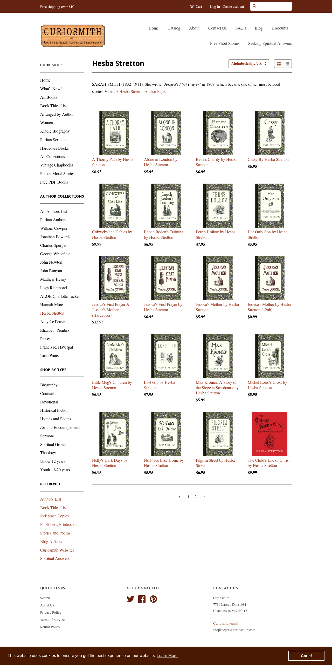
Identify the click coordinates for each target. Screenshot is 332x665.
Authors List (50, 499)
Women (46, 122)
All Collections (52, 156)
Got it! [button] (306, 656)
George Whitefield (55, 253)
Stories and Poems (55, 533)
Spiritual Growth (53, 444)
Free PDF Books (54, 182)
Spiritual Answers (55, 558)
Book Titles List (53, 105)
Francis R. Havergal (56, 347)
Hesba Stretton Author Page (142, 91)
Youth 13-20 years (55, 469)
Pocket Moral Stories (57, 173)
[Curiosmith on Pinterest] (153, 598)
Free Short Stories (224, 43)
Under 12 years (52, 461)
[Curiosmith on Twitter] (130, 598)
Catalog (174, 28)
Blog (259, 28)
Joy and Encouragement (59, 427)
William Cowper (53, 228)
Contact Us (217, 28)
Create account (233, 6)
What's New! (51, 88)
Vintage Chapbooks (56, 165)
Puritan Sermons (53, 139)
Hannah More (51, 304)
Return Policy (50, 627)
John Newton (51, 262)
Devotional (49, 401)
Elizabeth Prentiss (54, 330)
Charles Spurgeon (55, 245)
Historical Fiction (54, 410)
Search (45, 598)
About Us (47, 605)
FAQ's (241, 28)
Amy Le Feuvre (53, 321)
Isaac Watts (49, 355)
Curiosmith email (225, 623)
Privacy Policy (50, 612)
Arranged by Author (57, 114)
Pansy (45, 338)
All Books (48, 97)
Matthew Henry (53, 279)
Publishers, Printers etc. (59, 524)
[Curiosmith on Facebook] (142, 598)
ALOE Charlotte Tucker (60, 296)
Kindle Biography (55, 131)
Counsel (47, 393)
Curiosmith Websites (57, 550)
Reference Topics (54, 515)
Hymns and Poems (55, 418)
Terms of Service (52, 619)
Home (154, 28)
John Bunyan (51, 270)
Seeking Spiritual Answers (270, 43)
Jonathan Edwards (55, 236)
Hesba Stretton (52, 313)
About (194, 28)
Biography (49, 384)
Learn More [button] (167, 655)
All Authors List (53, 211)
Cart (198, 6)
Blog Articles (51, 541)
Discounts (280, 28)
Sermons (47, 435)
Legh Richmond (53, 287)
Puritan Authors (53, 219)
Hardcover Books (54, 148)
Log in (215, 6)
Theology (48, 452)
